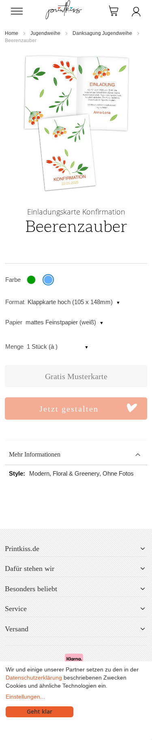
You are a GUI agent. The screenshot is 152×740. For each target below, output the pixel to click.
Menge (14, 346)
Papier (13, 322)
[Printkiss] (63, 4)
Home (11, 33)
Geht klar (39, 711)
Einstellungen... (25, 696)
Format (14, 301)
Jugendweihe (45, 33)
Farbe (13, 279)
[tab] (76, 454)
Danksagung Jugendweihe (102, 33)
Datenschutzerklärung (34, 677)
